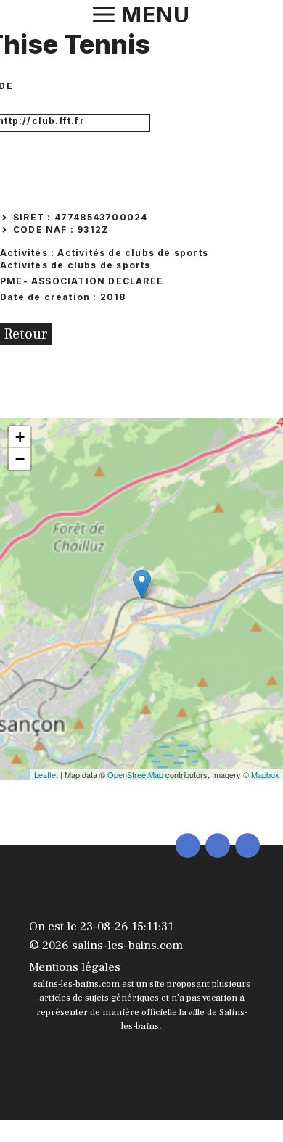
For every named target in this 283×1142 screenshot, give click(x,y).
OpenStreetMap (135, 774)
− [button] (20, 459)
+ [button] (20, 437)
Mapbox (265, 774)
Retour (26, 334)
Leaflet (46, 774)
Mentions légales (74, 967)
